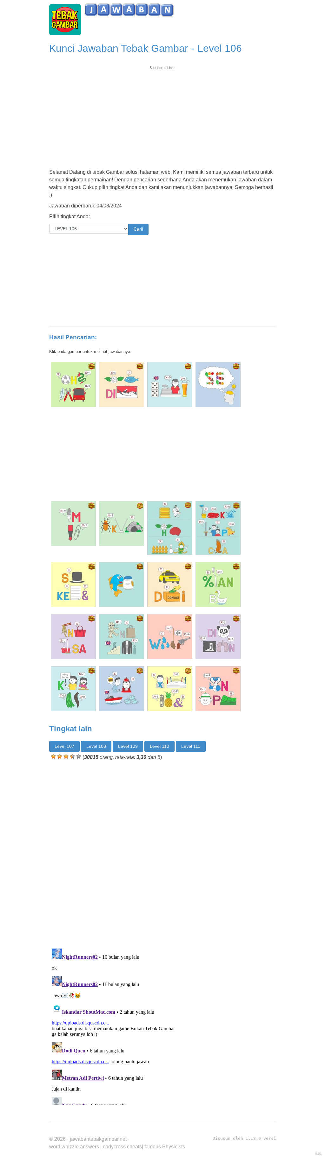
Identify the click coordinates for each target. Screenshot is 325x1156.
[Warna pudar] (169, 636)
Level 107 (64, 746)
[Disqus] (162, 853)
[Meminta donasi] (121, 636)
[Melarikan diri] (121, 384)
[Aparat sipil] (121, 688)
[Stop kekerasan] (73, 584)
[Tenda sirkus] (169, 384)
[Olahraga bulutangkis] (73, 384)
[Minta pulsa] (73, 636)
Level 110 (159, 746)
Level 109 (128, 746)
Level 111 (190, 746)
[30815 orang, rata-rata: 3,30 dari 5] (53, 756)
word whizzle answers (74, 1146)
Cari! (138, 229)
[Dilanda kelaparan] (218, 636)
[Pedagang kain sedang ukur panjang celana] (218, 528)
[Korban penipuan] (218, 688)
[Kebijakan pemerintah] (73, 688)
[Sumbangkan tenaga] (121, 523)
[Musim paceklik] (73, 523)
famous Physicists (164, 1146)
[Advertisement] (163, 115)
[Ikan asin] (121, 584)
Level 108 (96, 746)
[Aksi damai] (169, 584)
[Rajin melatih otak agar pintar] (169, 528)
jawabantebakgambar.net (98, 1139)
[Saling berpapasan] (169, 688)
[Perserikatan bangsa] (218, 584)
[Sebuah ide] (218, 384)
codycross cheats (122, 1146)
